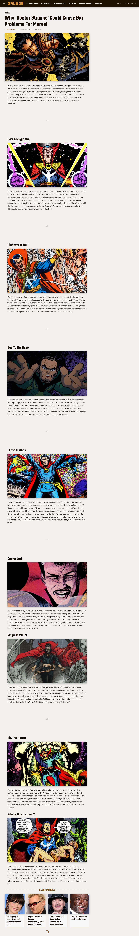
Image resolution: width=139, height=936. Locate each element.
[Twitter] (125, 3)
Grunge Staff (11, 29)
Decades (72, 3)
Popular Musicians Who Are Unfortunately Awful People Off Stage (36, 920)
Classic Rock (32, 3)
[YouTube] (118, 3)
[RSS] (135, 3)
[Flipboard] (128, 3)
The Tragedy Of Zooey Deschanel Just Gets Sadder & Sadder (14, 920)
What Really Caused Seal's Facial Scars (79, 917)
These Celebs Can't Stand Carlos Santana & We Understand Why (57, 920)
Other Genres (60, 3)
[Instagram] (121, 3)
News (7, 12)
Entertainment (85, 3)
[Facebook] (114, 3)
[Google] (132, 3)
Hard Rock (46, 3)
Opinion (98, 3)
